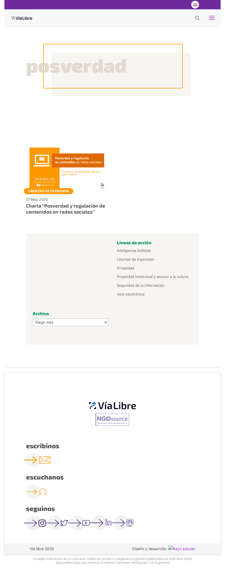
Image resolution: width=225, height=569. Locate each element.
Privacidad (125, 268)
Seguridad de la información (141, 285)
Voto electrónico (131, 294)
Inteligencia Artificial (134, 250)
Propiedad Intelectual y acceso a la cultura (152, 276)
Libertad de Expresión (48, 191)
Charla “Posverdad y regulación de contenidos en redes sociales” (65, 208)
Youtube (183, 4)
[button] (197, 18)
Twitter (172, 4)
